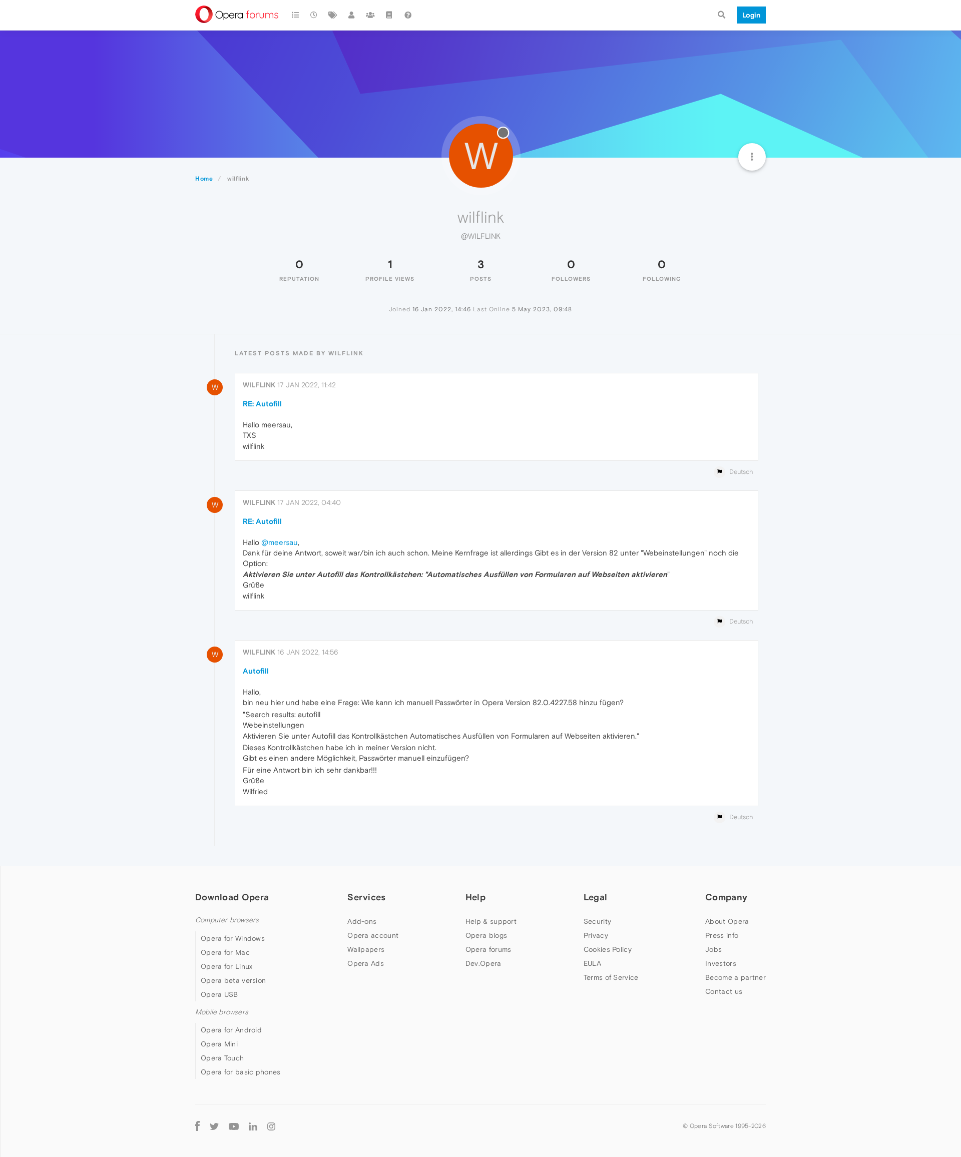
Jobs (713, 949)
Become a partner (735, 977)
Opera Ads (365, 963)
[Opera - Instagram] (271, 1125)
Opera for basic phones (241, 1072)
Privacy (596, 935)
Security (597, 921)
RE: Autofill (262, 403)
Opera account (372, 935)
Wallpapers (365, 949)
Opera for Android (231, 1030)
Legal (596, 897)
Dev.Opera (483, 963)
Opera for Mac (225, 952)
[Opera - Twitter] (214, 1125)
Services (366, 897)
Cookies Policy (608, 949)
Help (475, 897)
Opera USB (219, 994)
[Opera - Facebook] (197, 1125)
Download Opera (232, 897)
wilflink (259, 385)
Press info (721, 935)
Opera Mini (219, 1044)
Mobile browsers (221, 1012)
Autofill (256, 671)
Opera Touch (222, 1058)
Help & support (491, 921)
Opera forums (488, 949)
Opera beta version (233, 980)
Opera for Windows (233, 938)
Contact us (723, 991)
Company (726, 897)
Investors (720, 963)
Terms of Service (611, 977)
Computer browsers (227, 920)
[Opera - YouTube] (234, 1125)
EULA (592, 963)
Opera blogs (486, 935)
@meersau (279, 542)
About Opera (727, 921)
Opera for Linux (227, 966)
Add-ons (361, 921)
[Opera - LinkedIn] (253, 1125)
